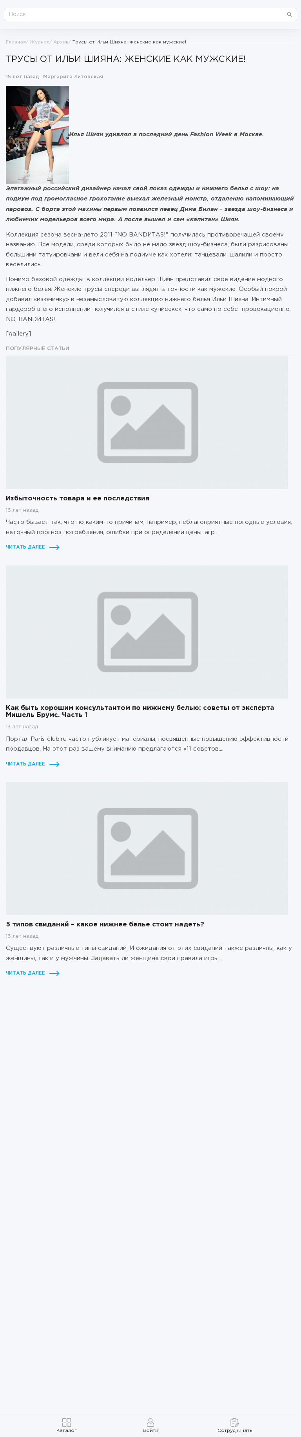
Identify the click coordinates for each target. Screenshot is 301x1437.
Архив (61, 42)
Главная (16, 42)
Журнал (39, 42)
